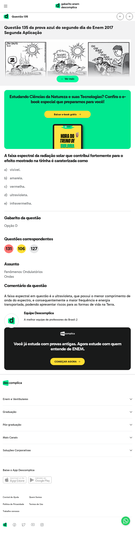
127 (34, 248)
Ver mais (69, 78)
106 (21, 248)
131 (9, 248)
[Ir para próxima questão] (129, 16)
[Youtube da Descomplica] (33, 525)
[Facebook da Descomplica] (14, 525)
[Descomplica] (12, 385)
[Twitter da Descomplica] (23, 525)
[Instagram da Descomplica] (42, 525)
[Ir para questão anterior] (120, 16)
